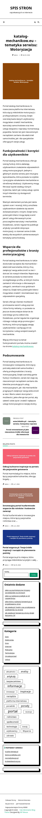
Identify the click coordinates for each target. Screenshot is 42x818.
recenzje (28, 712)
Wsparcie (27, 731)
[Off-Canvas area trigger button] (4, 22)
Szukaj (6, 571)
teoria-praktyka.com (13, 755)
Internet (8, 646)
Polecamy (8, 650)
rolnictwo (11, 716)
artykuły (11, 676)
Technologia (9, 653)
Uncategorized (10, 656)
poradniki (10, 706)
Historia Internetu (24, 800)
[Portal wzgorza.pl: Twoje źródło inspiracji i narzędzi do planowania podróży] (21, 537)
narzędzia (11, 696)
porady (25, 705)
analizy (24, 671)
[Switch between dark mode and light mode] (35, 22)
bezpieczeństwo (14, 681)
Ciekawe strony (10, 800)
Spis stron (21, 7)
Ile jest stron (9, 804)
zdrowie (10, 735)
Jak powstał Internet (23, 804)
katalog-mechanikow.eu (22, 346)
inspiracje (25, 691)
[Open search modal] (38, 22)
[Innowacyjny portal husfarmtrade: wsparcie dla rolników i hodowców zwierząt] (21, 495)
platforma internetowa (16, 701)
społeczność (13, 721)
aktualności (10, 671)
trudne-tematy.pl (11, 751)
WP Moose (24, 812)
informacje (14, 686)
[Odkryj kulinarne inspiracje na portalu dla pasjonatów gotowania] (21, 456)
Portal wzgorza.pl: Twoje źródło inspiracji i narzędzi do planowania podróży (19, 550)
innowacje (10, 692)
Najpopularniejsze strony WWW (16, 807)
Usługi (7, 659)
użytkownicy (11, 731)
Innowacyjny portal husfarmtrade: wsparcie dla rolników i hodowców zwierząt (19, 508)
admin (16, 55)
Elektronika (9, 640)
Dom (7, 637)
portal (13, 711)
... (10, 479)
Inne (7, 643)
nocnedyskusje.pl (12, 758)
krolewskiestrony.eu (12, 761)
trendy (24, 726)
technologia (12, 726)
